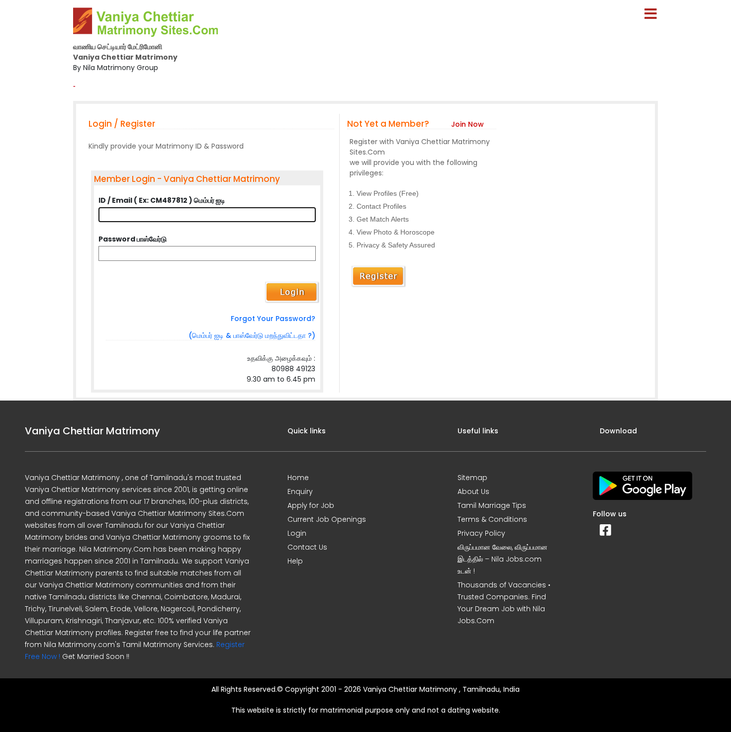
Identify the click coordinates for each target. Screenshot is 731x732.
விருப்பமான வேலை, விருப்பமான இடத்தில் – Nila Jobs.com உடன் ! (502, 559)
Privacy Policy (481, 533)
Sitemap (472, 478)
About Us (473, 491)
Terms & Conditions (492, 519)
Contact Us (307, 547)
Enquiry (300, 491)
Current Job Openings (326, 519)
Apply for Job (310, 505)
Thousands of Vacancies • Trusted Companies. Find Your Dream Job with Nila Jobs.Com (503, 603)
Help (295, 561)
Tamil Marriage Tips (491, 505)
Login (296, 533)
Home (298, 478)
